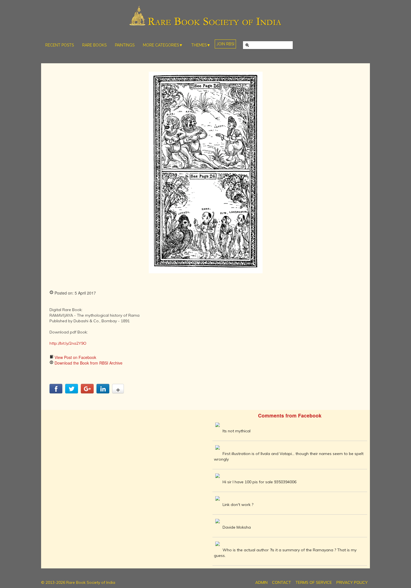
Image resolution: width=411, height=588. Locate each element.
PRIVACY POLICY (352, 582)
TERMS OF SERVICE (313, 582)
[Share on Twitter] (71, 392)
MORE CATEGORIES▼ (163, 45)
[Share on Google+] (87, 392)
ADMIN (261, 582)
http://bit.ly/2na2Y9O (67, 343)
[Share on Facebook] (55, 392)
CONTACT (281, 582)
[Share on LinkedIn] (102, 392)
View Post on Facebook (74, 357)
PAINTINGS (124, 45)
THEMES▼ (201, 45)
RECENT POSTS (59, 45)
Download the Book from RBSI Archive (87, 363)
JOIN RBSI (225, 44)
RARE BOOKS (94, 45)
